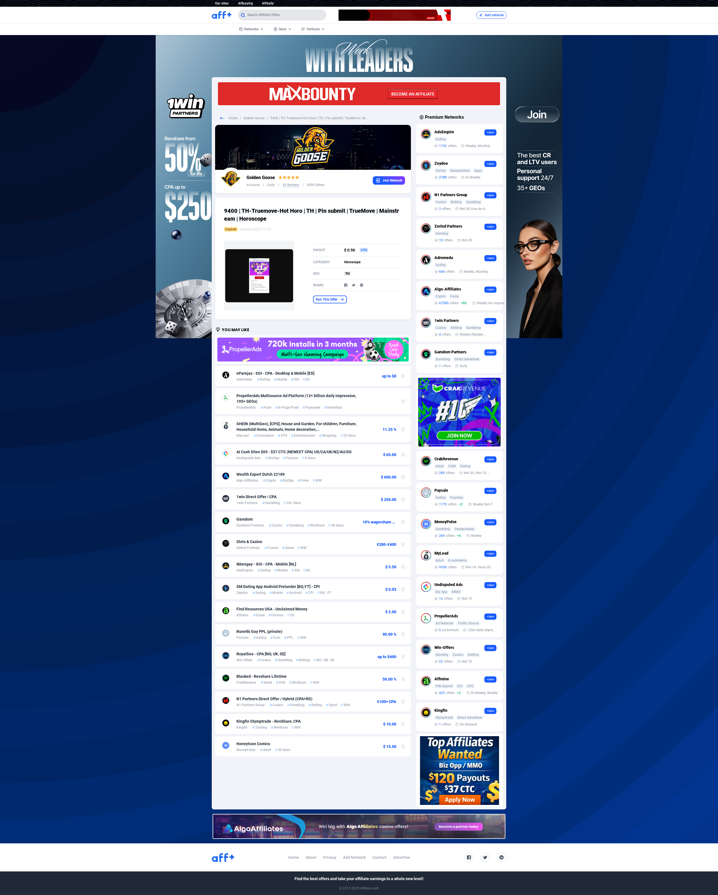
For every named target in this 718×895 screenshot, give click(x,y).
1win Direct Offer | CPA (256, 497)
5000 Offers (316, 185)
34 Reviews (290, 185)
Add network (494, 15)
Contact (379, 857)
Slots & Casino (249, 541)
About (311, 857)
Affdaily (268, 3)
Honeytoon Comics (253, 743)
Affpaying (245, 3)
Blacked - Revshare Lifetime (261, 676)
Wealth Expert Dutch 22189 (260, 474)
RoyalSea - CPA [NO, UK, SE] (261, 654)
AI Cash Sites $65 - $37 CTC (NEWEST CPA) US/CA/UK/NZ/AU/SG (294, 452)
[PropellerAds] (313, 349)
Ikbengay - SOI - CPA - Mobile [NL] (266, 564)
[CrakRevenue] (459, 412)
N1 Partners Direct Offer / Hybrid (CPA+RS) (274, 699)
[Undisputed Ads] (459, 770)
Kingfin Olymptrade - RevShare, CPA (268, 721)
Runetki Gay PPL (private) (259, 631)
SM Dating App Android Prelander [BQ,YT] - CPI (278, 586)
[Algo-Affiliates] (359, 826)
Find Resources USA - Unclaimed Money (271, 609)
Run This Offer (326, 299)
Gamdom (244, 519)
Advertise (401, 857)
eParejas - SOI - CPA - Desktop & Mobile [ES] (275, 373)
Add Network (354, 857)
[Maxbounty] (359, 93)
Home (233, 118)
